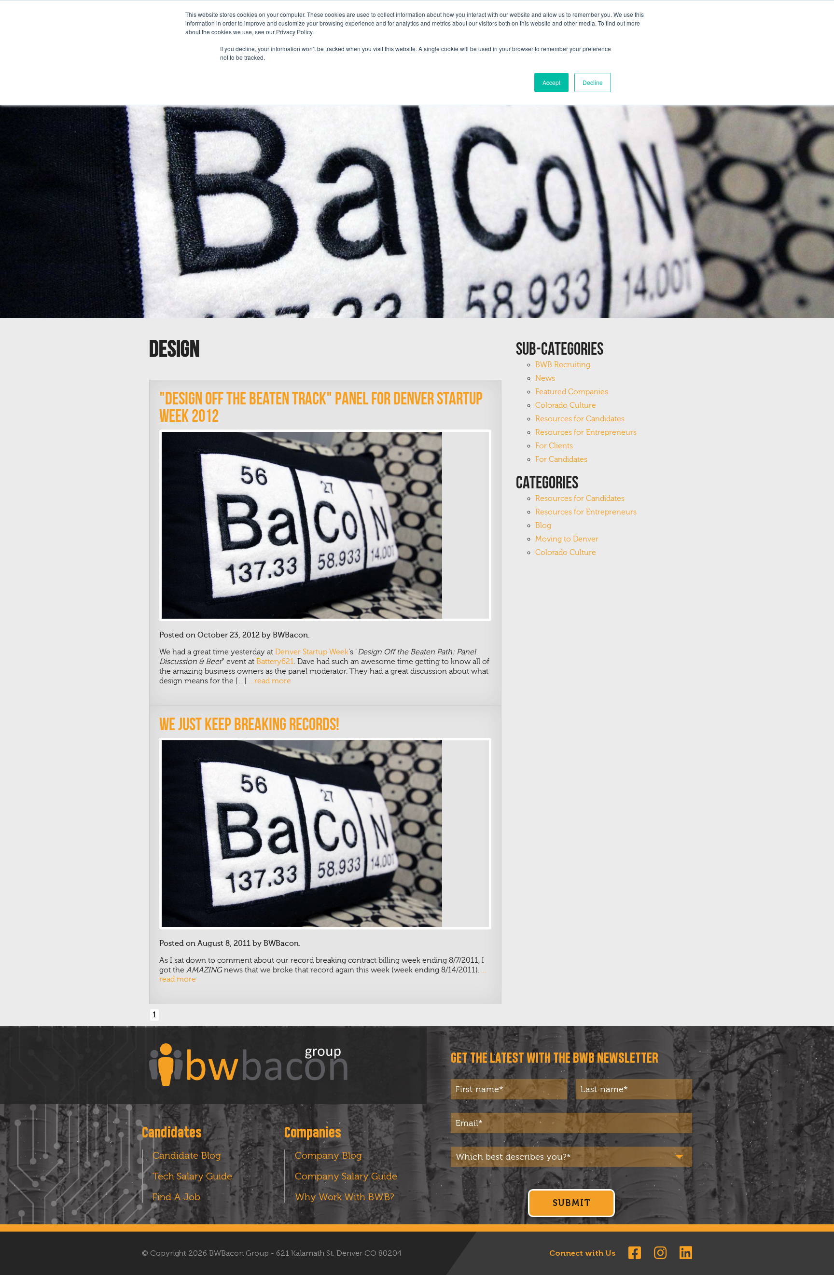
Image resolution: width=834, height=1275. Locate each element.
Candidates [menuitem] (172, 1133)
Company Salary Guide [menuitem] (346, 1176)
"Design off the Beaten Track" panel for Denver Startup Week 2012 (321, 407)
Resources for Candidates (580, 419)
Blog (543, 525)
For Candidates (561, 459)
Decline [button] (593, 82)
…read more (269, 681)
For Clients (554, 446)
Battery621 (275, 661)
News (545, 378)
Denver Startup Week (311, 652)
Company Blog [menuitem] (328, 1155)
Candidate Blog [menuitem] (187, 1155)
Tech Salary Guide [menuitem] (192, 1176)
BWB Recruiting (562, 364)
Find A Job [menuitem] (176, 1197)
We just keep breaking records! (249, 724)
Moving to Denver (566, 539)
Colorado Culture (565, 405)
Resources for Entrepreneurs (586, 432)
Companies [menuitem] (312, 1133)
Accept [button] (551, 82)
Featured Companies (571, 392)
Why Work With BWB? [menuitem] (344, 1197)
